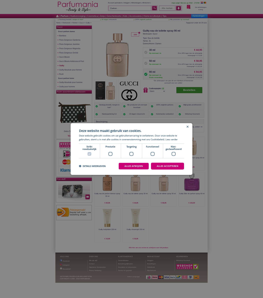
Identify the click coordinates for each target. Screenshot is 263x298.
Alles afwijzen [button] (133, 166)
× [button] (187, 127)
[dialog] (131, 149)
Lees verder (171, 139)
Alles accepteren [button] (167, 166)
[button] (92, 166)
